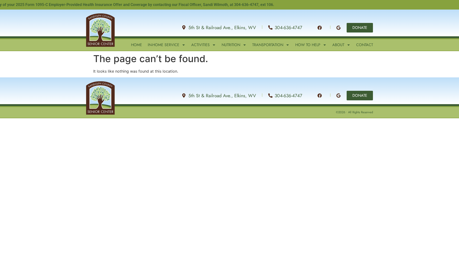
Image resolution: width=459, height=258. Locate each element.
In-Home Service (163, 45)
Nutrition (231, 45)
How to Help (307, 45)
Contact (364, 45)
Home (136, 45)
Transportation (267, 45)
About (338, 45)
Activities (200, 45)
